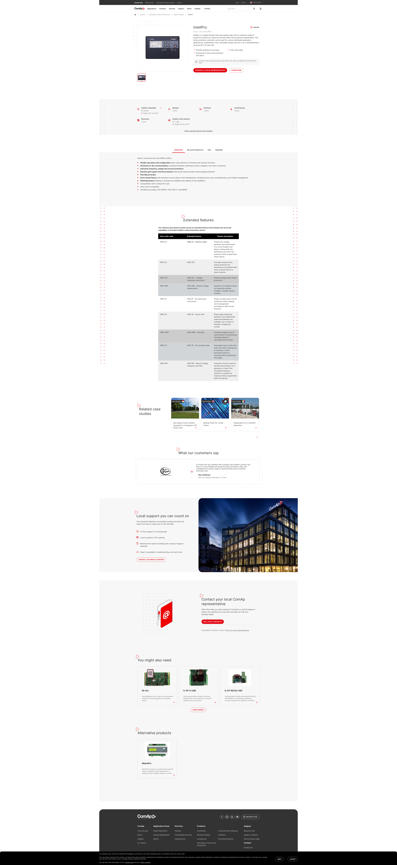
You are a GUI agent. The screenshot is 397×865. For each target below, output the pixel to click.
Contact (207, 9)
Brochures (145, 119)
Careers (179, 2)
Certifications (239, 108)
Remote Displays (203, 835)
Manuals (175, 108)
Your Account (143, 831)
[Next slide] (257, 437)
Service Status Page (251, 839)
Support (181, 9)
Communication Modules (228, 831)
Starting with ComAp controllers (165, 2)
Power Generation (160, 831)
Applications (151, 9)
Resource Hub (249, 831)
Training (178, 831)
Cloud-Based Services (183, 835)
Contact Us (248, 848)
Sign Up (243, 2)
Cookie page (129, 862)
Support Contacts (251, 835)
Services (172, 9)
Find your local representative (237, 630)
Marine (156, 839)
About (189, 9)
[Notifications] (260, 9)
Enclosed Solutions (225, 839)
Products (162, 9)
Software (207, 108)
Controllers (201, 831)
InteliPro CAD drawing (181, 119)
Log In (237, 2)
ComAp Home (138, 2)
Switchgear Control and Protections (159, 14)
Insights (197, 9)
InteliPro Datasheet (148, 108)
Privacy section (145, 862)
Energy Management (161, 835)
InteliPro (190, 14)
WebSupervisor (149, 2)
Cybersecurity (180, 839)
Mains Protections (179, 14)
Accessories (201, 839)
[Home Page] (135, 14)
